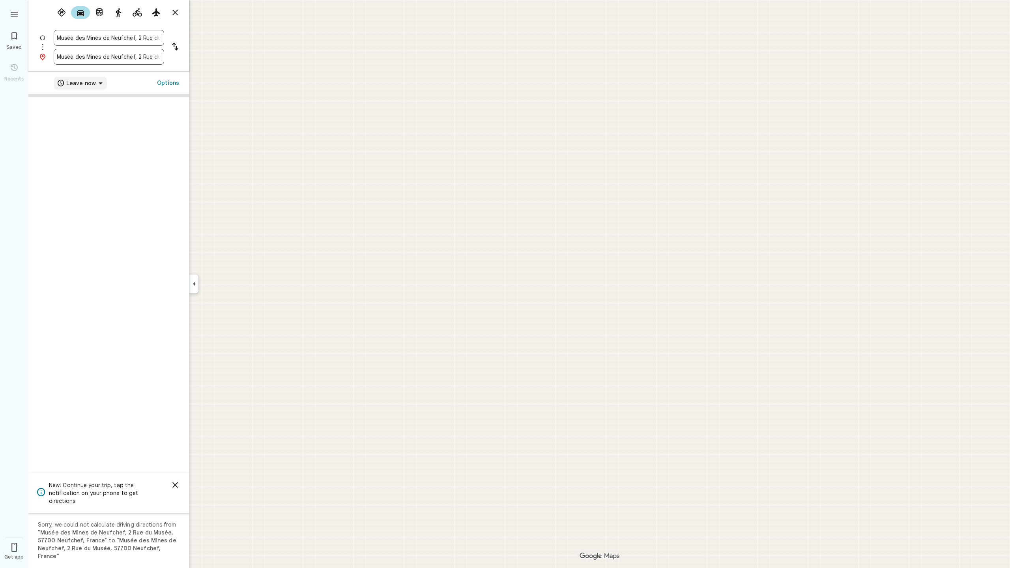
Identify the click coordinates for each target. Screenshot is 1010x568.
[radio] (61, 13)
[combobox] (109, 38)
